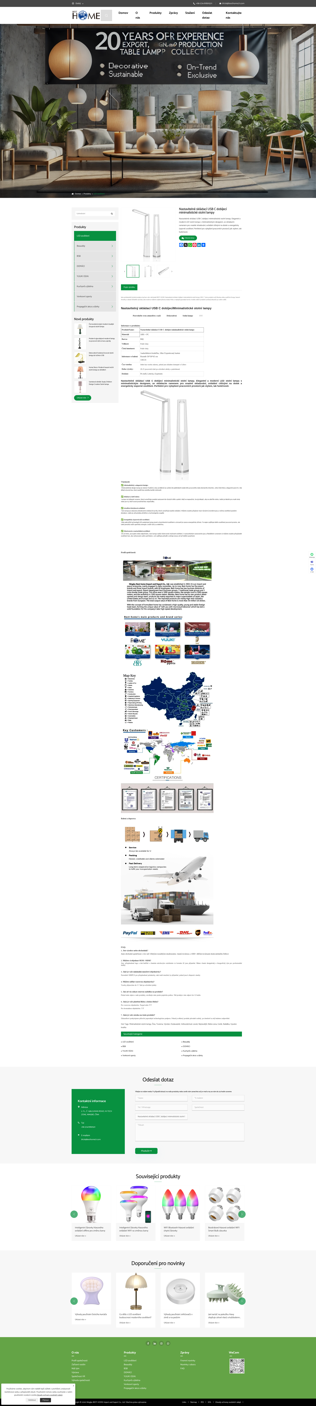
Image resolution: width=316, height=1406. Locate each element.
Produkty (155, 13)
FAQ (182, 1368)
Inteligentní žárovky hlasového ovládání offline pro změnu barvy (90, 1229)
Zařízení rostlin (78, 1364)
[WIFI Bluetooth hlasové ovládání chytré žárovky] (180, 1204)
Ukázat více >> (80, 1236)
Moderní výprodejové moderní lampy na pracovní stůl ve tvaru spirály (102, 339)
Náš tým (75, 1368)
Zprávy (173, 13)
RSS (202, 1402)
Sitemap (193, 1402)
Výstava (75, 1372)
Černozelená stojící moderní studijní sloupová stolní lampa (101, 325)
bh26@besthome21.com (233, 3)
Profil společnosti (80, 1360)
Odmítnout (32, 1400)
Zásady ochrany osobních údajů (228, 1402)
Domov (123, 13)
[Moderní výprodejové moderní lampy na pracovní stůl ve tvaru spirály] (80, 343)
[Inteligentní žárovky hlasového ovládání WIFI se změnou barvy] (135, 1204)
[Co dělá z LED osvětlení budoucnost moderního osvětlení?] (135, 1291)
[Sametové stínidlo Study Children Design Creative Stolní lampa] (80, 386)
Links (184, 1402)
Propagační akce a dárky (88, 306)
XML (209, 1402)
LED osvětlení (99, 193)
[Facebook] (148, 1343)
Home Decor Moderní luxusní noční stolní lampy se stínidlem (101, 368)
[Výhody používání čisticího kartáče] (91, 1291)
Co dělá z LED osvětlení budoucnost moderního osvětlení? (135, 1316)
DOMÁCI (81, 266)
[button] (74, 1214)
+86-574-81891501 (204, 3)
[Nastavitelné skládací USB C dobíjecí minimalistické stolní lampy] (133, 271)
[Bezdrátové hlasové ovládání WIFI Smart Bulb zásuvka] (224, 1204)
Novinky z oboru (188, 1364)
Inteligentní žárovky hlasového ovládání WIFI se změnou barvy (133, 1229)
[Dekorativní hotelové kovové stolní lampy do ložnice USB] (80, 358)
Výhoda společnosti (81, 1380)
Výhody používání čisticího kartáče (91, 1314)
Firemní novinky (187, 1360)
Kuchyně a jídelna (85, 286)
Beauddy (81, 245)
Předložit (146, 1151)
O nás (138, 15)
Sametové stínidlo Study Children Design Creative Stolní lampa (100, 383)
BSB (79, 256)
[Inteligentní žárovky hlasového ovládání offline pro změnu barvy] (91, 1204)
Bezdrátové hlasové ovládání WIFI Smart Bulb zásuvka (224, 1229)
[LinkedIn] (154, 1343)
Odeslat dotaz (207, 15)
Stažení (190, 13)
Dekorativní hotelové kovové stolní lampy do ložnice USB (101, 354)
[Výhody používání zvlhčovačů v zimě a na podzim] (180, 1291)
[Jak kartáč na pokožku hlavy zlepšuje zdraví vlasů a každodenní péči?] (224, 1291)
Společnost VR (78, 1376)
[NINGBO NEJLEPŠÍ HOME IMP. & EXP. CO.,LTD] (86, 15)
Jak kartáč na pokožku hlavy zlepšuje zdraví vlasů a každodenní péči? (224, 1316)
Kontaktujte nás (233, 15)
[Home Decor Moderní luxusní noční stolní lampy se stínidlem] (80, 372)
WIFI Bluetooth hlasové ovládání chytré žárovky (179, 1229)
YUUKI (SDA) (83, 276)
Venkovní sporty (84, 296)
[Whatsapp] (168, 1343)
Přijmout (45, 1400)
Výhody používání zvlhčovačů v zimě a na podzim (178, 1316)
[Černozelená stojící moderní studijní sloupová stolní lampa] (80, 329)
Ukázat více (82, 397)
